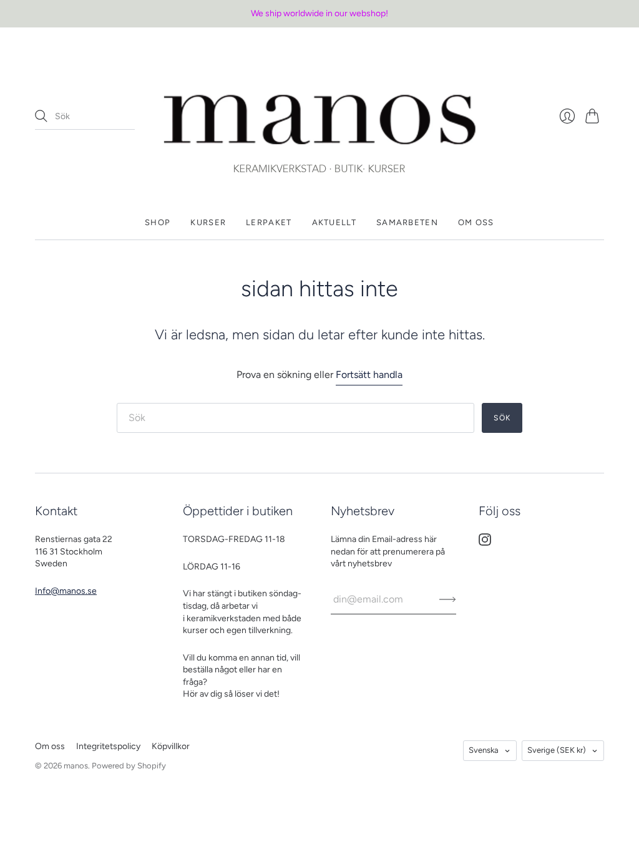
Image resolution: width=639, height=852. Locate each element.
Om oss (476, 222)
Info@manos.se (66, 591)
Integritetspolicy (108, 746)
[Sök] (41, 116)
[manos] (319, 116)
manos (76, 765)
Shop (157, 222)
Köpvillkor (171, 746)
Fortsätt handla (369, 374)
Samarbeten (407, 222)
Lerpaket (268, 222)
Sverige (556, 750)
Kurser (208, 222)
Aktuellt (334, 222)
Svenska (484, 750)
